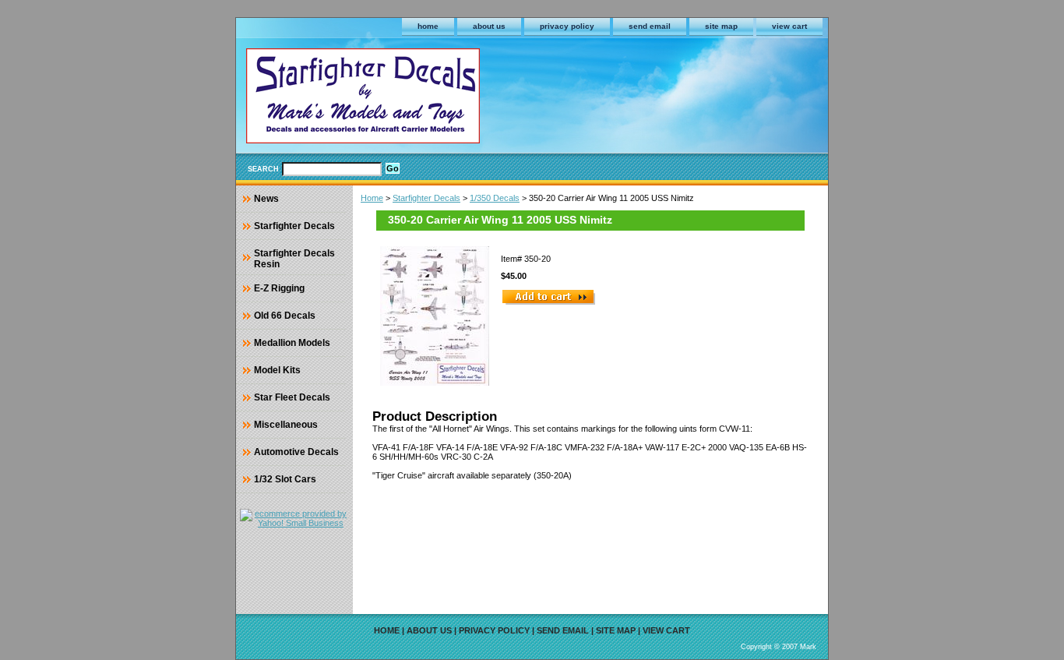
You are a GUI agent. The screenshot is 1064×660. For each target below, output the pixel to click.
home (428, 26)
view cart (789, 26)
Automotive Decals (296, 451)
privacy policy (567, 26)
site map (721, 26)
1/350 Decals (495, 198)
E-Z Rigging (279, 288)
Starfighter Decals (426, 198)
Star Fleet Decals (292, 397)
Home (372, 198)
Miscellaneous (286, 424)
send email (650, 26)
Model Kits (277, 370)
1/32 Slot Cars (285, 479)
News (266, 198)
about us (489, 26)
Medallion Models (292, 342)
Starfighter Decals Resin (294, 259)
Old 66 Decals (284, 315)
